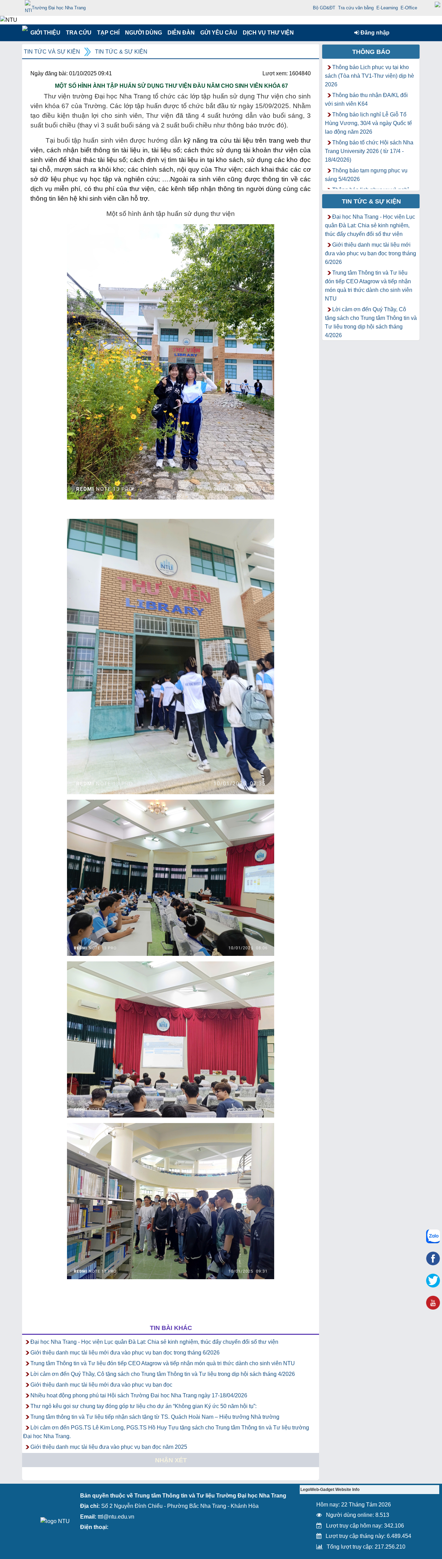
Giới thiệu (45, 33)
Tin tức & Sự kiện (121, 52)
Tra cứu (78, 33)
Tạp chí (108, 33)
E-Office (409, 7)
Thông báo (371, 51)
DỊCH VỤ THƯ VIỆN (267, 33)
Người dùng (143, 33)
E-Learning (387, 7)
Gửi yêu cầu (218, 33)
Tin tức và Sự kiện (52, 52)
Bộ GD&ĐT (324, 7)
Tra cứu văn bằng (356, 7)
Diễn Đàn (181, 33)
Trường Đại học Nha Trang (59, 7)
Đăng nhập (374, 33)
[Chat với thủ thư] (433, 1236)
